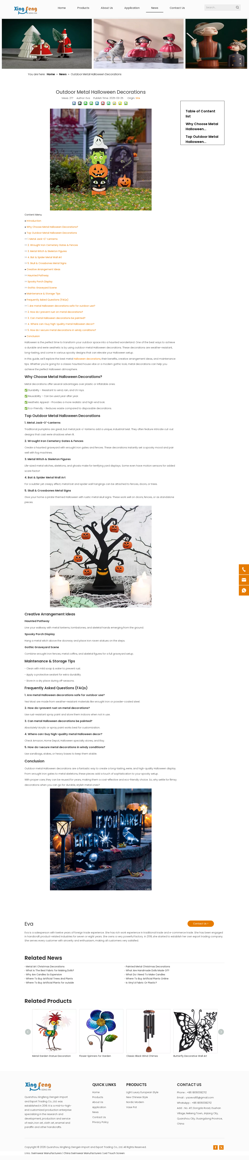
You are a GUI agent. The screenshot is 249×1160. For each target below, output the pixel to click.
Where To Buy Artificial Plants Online (147, 978)
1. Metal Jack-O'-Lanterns (43, 239)
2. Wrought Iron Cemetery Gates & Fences (53, 245)
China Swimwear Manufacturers (82, 1153)
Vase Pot (131, 1107)
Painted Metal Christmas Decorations (148, 966)
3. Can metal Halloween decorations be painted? (56, 318)
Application (99, 1107)
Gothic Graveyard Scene (42, 287)
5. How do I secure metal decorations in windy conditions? (62, 330)
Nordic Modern (135, 1102)
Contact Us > (201, 923)
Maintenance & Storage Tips (43, 293)
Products (97, 1097)
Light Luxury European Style (142, 1092)
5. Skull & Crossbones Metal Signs (47, 263)
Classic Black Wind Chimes (142, 1056)
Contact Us (99, 1117)
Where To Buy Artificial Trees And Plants (49, 978)
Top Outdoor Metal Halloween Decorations (52, 233)
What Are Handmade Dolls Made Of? (147, 970)
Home (96, 1092)
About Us (97, 1102)
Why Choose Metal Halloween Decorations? (52, 227)
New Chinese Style (137, 1097)
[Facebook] (215, 1147)
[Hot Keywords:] (237, 7)
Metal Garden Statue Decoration (51, 1056)
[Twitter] (221, 1147)
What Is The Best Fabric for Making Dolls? (50, 970)
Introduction (34, 220)
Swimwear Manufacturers (46, 1153)
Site (138, 98)
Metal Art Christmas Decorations (45, 966)
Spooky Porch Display (40, 281)
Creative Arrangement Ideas (43, 269)
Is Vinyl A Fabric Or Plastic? (141, 982)
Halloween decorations (87, 358)
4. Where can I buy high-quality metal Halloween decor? (61, 324)
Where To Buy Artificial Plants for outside (50, 982)
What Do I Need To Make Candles (145, 974)
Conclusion (33, 336)
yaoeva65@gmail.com (200, 1097)
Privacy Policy (100, 1122)
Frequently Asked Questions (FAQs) (47, 299)
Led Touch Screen (114, 1153)
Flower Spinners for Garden (95, 1056)
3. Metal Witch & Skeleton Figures (47, 251)
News (95, 1112)
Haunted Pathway (38, 275)
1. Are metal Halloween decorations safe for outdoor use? (61, 306)
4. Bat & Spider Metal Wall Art (45, 257)
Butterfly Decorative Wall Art (190, 1056)
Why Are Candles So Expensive (44, 974)
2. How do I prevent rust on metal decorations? (55, 312)
